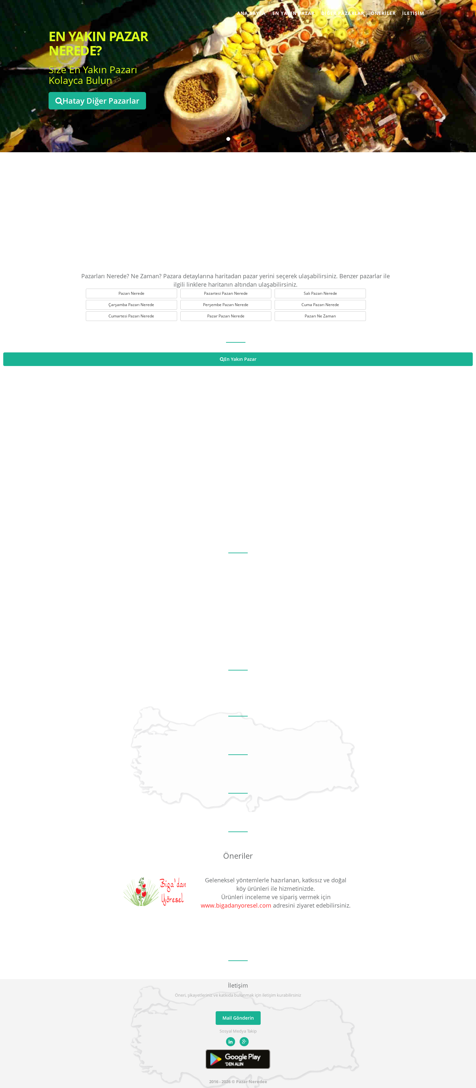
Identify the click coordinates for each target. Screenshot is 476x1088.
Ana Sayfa (251, 13)
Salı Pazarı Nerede (320, 293)
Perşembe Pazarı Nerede (225, 304)
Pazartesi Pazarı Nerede (226, 293)
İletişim (413, 13)
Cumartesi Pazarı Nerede (131, 316)
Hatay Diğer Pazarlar (100, 100)
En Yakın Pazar (293, 13)
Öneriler (383, 13)
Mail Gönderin (238, 1018)
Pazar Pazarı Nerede (225, 316)
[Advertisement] (238, 210)
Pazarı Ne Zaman (320, 316)
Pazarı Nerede (131, 293)
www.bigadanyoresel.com (236, 905)
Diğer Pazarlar (342, 13)
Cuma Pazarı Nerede (320, 304)
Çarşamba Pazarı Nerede (131, 304)
